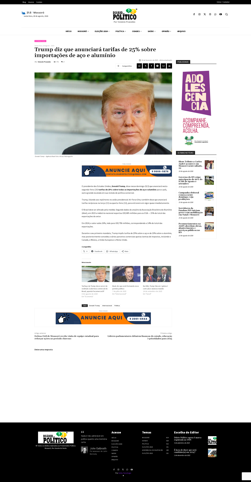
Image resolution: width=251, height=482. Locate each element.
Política (117, 306)
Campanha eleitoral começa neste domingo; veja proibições (189, 196)
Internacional (40, 41)
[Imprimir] (169, 66)
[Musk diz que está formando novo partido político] (126, 274)
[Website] (210, 15)
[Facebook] (194, 15)
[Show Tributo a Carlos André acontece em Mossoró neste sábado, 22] (209, 164)
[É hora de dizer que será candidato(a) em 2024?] (212, 453)
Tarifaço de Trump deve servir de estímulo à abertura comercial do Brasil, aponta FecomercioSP (95, 288)
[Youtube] (221, 15)
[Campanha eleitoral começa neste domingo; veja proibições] (209, 195)
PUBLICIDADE (183, 62)
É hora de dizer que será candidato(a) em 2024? (185, 451)
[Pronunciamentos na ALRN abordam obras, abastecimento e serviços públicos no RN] (209, 226)
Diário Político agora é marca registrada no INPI (187, 438)
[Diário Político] (125, 14)
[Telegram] (157, 66)
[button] (226, 14)
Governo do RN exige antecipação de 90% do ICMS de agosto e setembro (190, 180)
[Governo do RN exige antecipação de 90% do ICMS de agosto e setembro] (209, 180)
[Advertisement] (202, 269)
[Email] (163, 66)
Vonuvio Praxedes (44, 62)
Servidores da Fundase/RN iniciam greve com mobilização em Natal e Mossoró (191, 211)
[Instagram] (199, 15)
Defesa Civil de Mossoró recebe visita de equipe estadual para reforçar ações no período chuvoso (67, 337)
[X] (205, 15)
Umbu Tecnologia (124, 473)
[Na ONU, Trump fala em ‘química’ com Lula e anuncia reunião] (157, 274)
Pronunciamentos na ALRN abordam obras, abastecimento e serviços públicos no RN (190, 228)
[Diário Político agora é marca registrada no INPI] (212, 440)
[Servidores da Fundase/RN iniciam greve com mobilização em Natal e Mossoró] (209, 211)
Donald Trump (94, 306)
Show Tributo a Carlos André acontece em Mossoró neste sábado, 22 (190, 164)
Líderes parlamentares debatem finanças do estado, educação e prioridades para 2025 (140, 337)
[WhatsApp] (215, 15)
